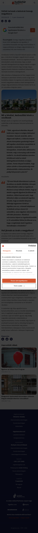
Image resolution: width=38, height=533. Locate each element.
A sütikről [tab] (31, 251)
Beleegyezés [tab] (7, 251)
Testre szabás (18, 286)
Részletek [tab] (19, 251)
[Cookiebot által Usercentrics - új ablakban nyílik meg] (28, 246)
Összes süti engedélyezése (19, 280)
